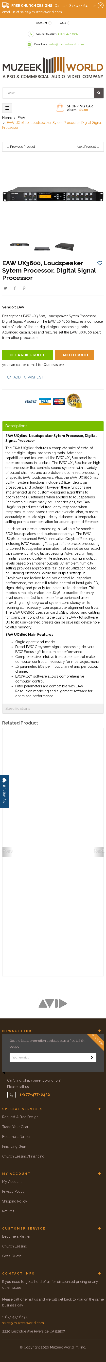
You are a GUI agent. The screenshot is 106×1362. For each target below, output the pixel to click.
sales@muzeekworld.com (23, 1323)
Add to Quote (76, 355)
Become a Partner (16, 1137)
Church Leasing (14, 1246)
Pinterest (24, 288)
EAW (20, 307)
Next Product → (88, 146)
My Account (11, 1182)
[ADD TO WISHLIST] (100, 263)
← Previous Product (20, 146)
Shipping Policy (14, 1201)
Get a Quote (11, 1256)
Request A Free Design (20, 1117)
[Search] (99, 93)
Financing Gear (14, 1146)
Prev (7, 851)
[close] (100, 5)
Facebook (15, 288)
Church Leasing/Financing (23, 1156)
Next (99, 851)
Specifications (17, 708)
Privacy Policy (13, 1191)
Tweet (5, 288)
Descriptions (16, 426)
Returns (8, 1211)
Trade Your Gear (15, 1127)
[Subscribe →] (92, 1057)
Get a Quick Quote (27, 355)
